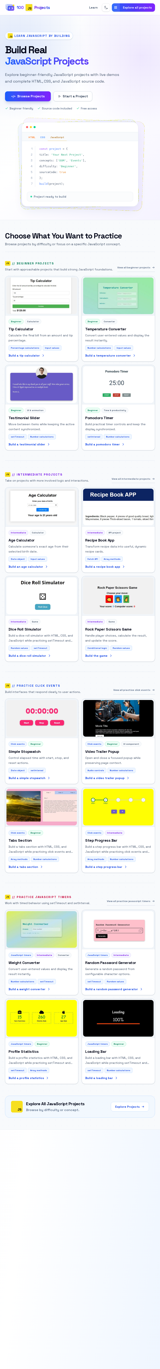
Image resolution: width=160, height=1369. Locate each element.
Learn (93, 7)
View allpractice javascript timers (128, 901)
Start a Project (75, 96)
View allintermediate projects (131, 479)
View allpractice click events (131, 690)
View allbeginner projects (133, 267)
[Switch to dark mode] (106, 7)
